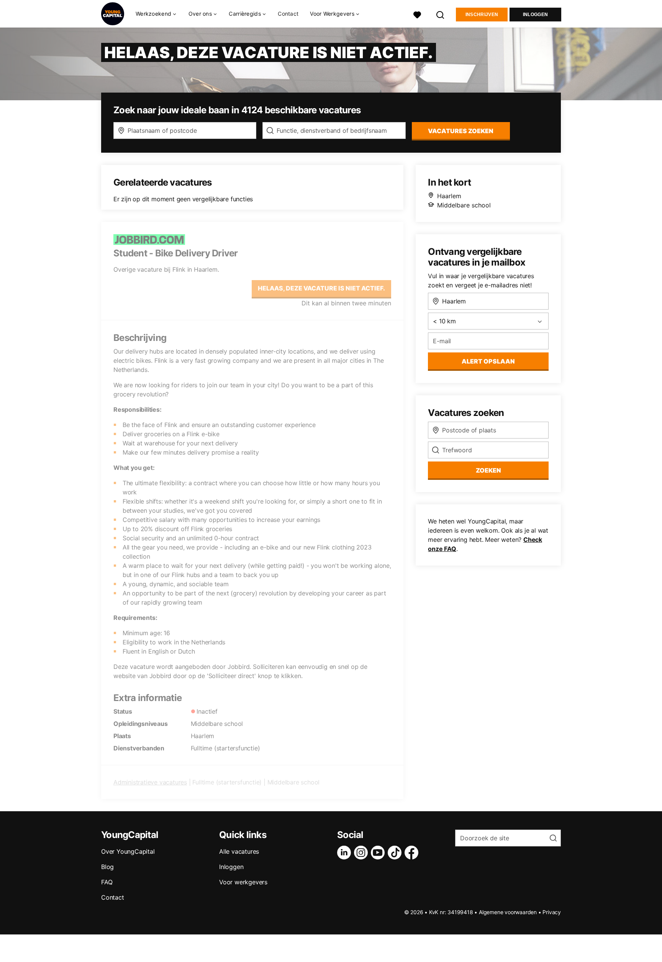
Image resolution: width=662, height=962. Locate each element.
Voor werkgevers (243, 882)
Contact (288, 13)
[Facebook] (413, 852)
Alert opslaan (488, 361)
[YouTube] (379, 852)
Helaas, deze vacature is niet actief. (321, 288)
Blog (107, 867)
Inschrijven (481, 14)
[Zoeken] (440, 14)
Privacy (551, 912)
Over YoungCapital (128, 851)
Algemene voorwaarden (508, 912)
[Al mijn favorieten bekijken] (417, 14)
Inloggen (535, 14)
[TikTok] (396, 852)
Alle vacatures (239, 851)
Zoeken (488, 470)
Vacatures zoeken (460, 131)
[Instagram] (362, 852)
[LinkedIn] (345, 852)
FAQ (106, 882)
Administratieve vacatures (150, 782)
